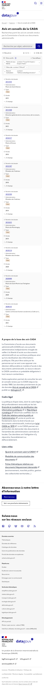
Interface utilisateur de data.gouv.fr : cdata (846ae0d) (19, 629)
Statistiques (5, 582)
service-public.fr (8, 664)
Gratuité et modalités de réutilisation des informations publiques (19, 408)
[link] (9, 497)
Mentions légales (17, 674)
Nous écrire (5, 574)
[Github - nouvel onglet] (28, 526)
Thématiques (6, 540)
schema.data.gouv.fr (8, 558)
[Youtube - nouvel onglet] (22, 526)
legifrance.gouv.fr (8, 659)
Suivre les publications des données (13, 551)
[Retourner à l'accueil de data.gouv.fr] (10, 14)
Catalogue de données (9, 547)
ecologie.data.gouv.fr (9, 602)
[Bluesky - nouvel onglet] (16, 526)
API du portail (6, 621)
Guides (4, 567)
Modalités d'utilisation (15, 670)
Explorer (12, 23)
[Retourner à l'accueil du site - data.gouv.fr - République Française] (24, 641)
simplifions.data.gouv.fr (9, 591)
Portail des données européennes (12, 554)
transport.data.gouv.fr (9, 598)
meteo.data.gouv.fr (8, 594)
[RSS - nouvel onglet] (34, 526)
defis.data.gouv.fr (7, 605)
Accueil (4, 23)
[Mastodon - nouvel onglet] (9, 526)
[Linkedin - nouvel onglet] (3, 526)
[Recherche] (35, 3)
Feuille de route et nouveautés (11, 571)
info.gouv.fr (24, 659)
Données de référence (9, 544)
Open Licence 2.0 (24, 684)
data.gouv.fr (16, 390)
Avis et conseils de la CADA (24, 387)
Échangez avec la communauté (12, 578)
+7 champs (9, 102)
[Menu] (41, 3)
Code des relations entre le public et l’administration (17, 416)
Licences (4, 670)
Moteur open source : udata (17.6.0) (13, 625)
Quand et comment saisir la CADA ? (20, 451)
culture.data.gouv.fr (8, 609)
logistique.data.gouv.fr (9, 612)
